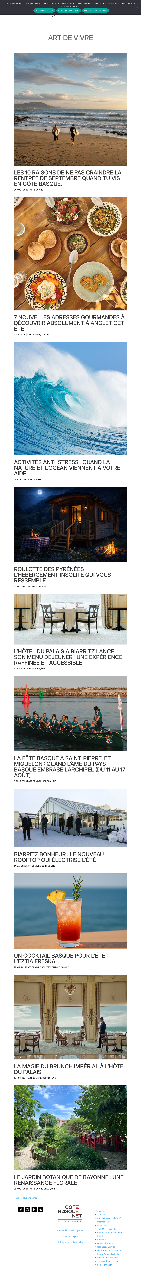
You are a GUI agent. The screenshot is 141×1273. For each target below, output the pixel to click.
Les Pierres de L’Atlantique (109, 1250)
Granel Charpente (105, 1243)
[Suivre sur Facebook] (21, 1209)
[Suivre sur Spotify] (40, 1209)
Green (47, 1189)
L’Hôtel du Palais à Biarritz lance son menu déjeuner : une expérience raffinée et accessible (68, 657)
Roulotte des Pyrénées (107, 1257)
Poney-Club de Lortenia (108, 1254)
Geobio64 (101, 1239)
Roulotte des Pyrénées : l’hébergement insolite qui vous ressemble (62, 575)
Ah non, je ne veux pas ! (68, 10)
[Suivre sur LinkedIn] (34, 1209)
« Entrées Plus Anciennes (25, 1198)
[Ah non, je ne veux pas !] (137, 7)
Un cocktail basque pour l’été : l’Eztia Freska (61, 958)
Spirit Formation (104, 1264)
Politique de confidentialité (70, 1242)
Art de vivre (36, 190)
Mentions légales (70, 1236)
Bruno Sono (102, 1225)
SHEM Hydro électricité (107, 1261)
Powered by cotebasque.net (70, 1230)
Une (44, 586)
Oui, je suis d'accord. (44, 10)
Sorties (45, 334)
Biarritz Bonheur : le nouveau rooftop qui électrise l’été (59, 857)
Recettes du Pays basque (55, 967)
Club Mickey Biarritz (106, 1229)
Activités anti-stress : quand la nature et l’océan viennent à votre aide (67, 468)
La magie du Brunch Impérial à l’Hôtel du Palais (70, 1069)
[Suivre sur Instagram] (27, 1209)
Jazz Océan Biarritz (106, 1247)
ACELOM (101, 1214)
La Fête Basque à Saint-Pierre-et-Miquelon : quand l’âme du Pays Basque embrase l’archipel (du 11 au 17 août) (69, 767)
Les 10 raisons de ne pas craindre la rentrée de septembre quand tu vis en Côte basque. (67, 178)
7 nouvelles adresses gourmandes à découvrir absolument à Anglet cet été (69, 323)
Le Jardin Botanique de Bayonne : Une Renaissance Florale (69, 1180)
